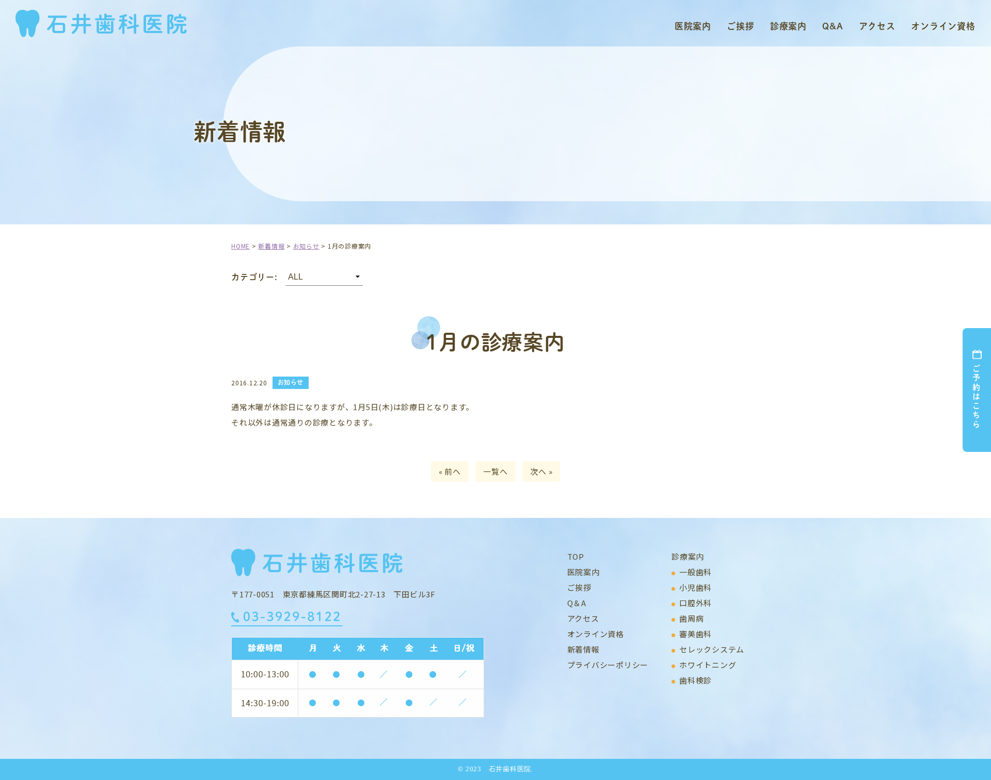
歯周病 (691, 618)
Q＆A (576, 602)
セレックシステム (711, 649)
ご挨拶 (741, 26)
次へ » (541, 471)
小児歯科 (695, 587)
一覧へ (495, 471)
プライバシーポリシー (608, 664)
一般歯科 (695, 571)
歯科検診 (695, 680)
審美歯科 (695, 633)
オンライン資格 (943, 26)
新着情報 (583, 649)
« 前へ (450, 471)
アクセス (877, 26)
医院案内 (693, 26)
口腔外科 (695, 602)
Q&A (832, 26)
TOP (575, 556)
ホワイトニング (707, 664)
